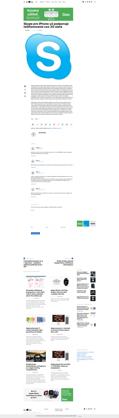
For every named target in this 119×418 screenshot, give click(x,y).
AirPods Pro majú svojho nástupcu (81, 291)
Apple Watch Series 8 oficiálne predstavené (83, 297)
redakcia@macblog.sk (56, 128)
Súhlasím (80, 416)
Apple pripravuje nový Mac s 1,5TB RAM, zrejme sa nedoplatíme (60, 366)
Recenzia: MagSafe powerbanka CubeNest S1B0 (83, 273)
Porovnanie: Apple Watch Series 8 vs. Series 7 (82, 279)
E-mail (47, 227)
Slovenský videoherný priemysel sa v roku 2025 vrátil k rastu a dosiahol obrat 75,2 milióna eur (35, 293)
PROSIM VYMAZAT (81, 355)
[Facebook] (83, 1)
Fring (68, 93)
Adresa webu (63, 227)
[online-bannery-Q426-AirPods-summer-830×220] (48, 14)
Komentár (33, 210)
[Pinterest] (89, 1)
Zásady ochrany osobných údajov (59, 409)
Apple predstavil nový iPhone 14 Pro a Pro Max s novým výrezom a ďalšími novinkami (83, 286)
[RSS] (91, 1)
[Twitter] (85, 1)
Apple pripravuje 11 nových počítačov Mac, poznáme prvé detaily (34, 330)
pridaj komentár (36, 298)
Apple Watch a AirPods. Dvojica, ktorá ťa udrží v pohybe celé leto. (59, 292)
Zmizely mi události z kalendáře (84, 356)
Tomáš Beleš (27, 30)
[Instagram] (87, 1)
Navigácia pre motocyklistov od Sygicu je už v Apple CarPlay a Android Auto (36, 367)
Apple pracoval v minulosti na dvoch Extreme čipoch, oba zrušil (60, 330)
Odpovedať (33, 155)
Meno (32, 227)
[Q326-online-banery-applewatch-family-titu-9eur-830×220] (48, 394)
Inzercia (46, 409)
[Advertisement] (48, 246)
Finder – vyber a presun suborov (84, 358)
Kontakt (67, 409)
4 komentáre (40, 30)
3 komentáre (59, 370)
